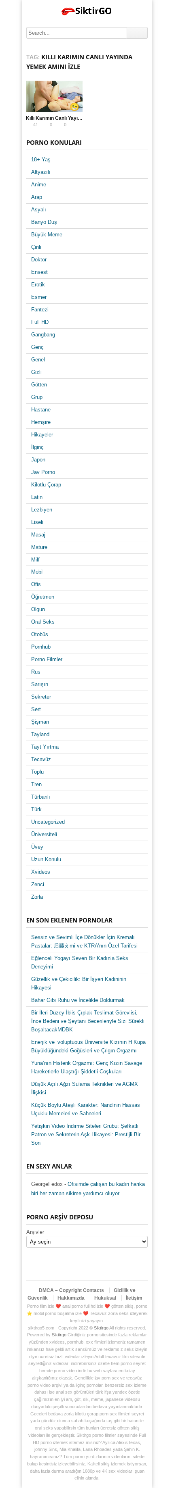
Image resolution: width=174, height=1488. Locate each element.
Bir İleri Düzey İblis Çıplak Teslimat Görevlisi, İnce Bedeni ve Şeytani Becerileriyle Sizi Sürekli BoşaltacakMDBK (87, 1021)
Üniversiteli (44, 834)
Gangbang (43, 335)
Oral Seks (43, 622)
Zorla (37, 897)
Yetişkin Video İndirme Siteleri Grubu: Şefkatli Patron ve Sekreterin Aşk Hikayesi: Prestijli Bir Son (85, 1134)
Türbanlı (40, 797)
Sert (36, 709)
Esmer (39, 297)
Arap (36, 197)
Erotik (38, 285)
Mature (39, 547)
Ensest (39, 272)
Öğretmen (42, 597)
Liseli (37, 522)
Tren (36, 784)
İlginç (37, 447)
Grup (36, 397)
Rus (35, 672)
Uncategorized (48, 822)
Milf (35, 560)
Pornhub (41, 647)
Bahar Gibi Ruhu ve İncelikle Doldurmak (78, 1000)
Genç (37, 347)
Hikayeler (42, 435)
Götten (39, 385)
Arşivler (35, 1232)
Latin (36, 497)
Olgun (38, 609)
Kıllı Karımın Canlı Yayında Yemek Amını (72, 118)
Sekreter (41, 697)
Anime (38, 185)
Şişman (40, 722)
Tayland (40, 734)
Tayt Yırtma (45, 747)
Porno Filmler (46, 659)
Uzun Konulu (46, 859)
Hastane (41, 410)
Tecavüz (41, 759)
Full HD (40, 322)
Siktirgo (101, 1327)
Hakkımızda (71, 1298)
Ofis (36, 584)
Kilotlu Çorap (46, 485)
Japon (38, 460)
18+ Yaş (41, 160)
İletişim (134, 1298)
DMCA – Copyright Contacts (71, 1290)
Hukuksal (105, 1298)
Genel (38, 360)
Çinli (36, 247)
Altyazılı (41, 172)
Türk (36, 809)
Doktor (39, 260)
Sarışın (39, 684)
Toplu (37, 772)
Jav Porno (43, 472)
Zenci (37, 884)
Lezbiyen (41, 510)
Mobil (37, 572)
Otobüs (39, 634)
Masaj (38, 535)
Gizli (36, 372)
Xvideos (40, 872)
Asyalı (38, 210)
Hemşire (41, 422)
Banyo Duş (44, 222)
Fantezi (40, 310)
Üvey (37, 847)
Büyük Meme (46, 235)
